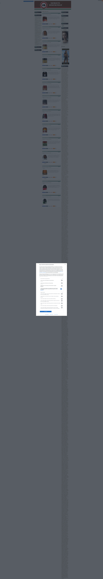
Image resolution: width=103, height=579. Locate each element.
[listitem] (51, 278)
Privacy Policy (56, 314)
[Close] (65, 264)
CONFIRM (45, 311)
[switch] (61, 280)
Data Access (51, 314)
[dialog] (51, 289)
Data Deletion (47, 314)
